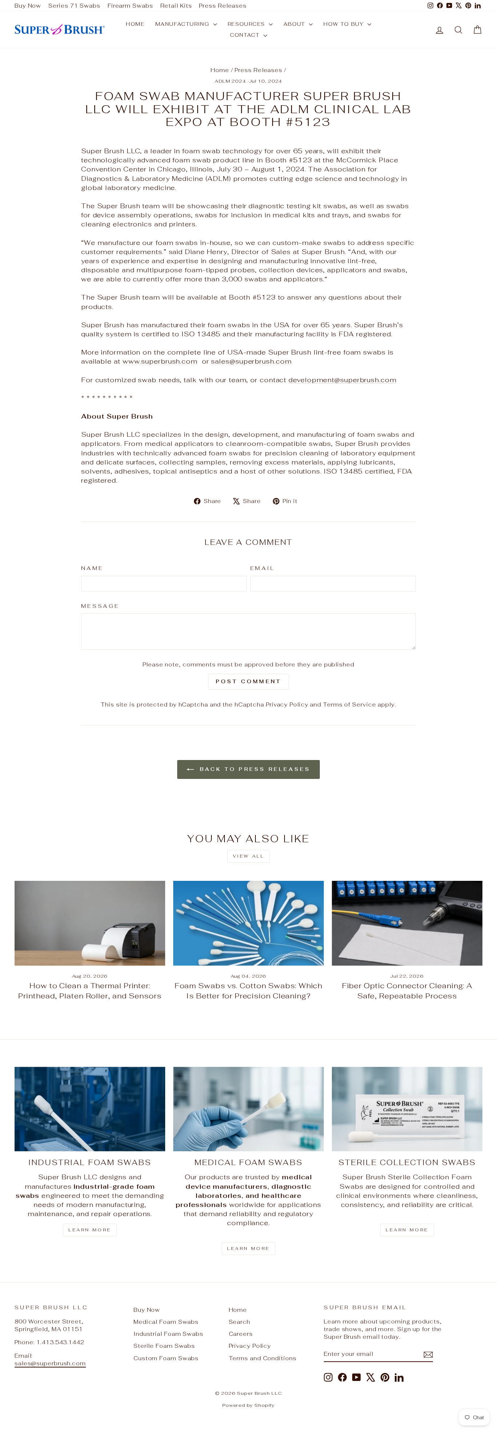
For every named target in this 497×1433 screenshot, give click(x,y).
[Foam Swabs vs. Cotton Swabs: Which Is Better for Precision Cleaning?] (248, 923)
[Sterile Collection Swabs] (407, 1109)
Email (262, 568)
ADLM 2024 (230, 81)
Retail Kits (176, 5)
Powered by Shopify (248, 1405)
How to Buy (344, 24)
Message (100, 605)
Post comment (248, 681)
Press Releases (223, 5)
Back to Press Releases (254, 769)
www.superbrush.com (160, 361)
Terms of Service (349, 704)
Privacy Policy (287, 704)
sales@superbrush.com (251, 361)
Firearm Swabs (130, 5)
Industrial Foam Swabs (168, 1333)
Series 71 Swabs (74, 5)
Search (239, 1321)
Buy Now (28, 5)
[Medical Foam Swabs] (248, 1109)
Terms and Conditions (263, 1358)
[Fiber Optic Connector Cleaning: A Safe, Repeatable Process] (407, 923)
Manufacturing (183, 24)
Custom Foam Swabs (166, 1358)
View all (249, 856)
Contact (245, 35)
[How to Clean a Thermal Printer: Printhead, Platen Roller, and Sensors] (90, 923)
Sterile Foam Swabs (164, 1345)
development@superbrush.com (342, 380)
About (295, 24)
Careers (241, 1333)
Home (135, 24)
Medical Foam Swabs (166, 1321)
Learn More (89, 1230)
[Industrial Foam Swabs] (90, 1109)
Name (92, 568)
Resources (247, 24)
